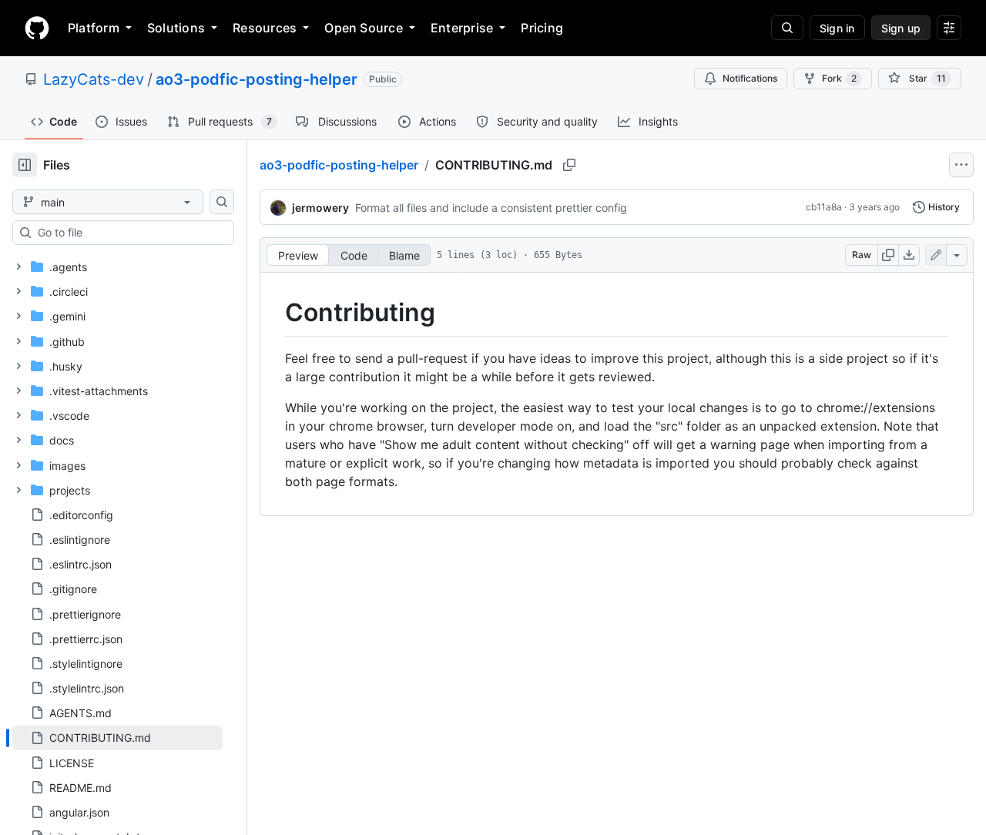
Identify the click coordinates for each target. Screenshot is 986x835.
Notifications (750, 78)
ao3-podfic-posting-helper (256, 79)
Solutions (176, 27)
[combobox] (129, 232)
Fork (839, 78)
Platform (93, 27)
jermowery (320, 207)
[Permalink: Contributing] (274, 313)
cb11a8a (824, 207)
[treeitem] (117, 738)
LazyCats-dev (93, 79)
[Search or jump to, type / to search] (787, 27)
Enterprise (462, 27)
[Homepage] (37, 27)
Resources (265, 27)
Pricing (542, 27)
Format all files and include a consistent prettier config (491, 207)
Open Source (363, 27)
